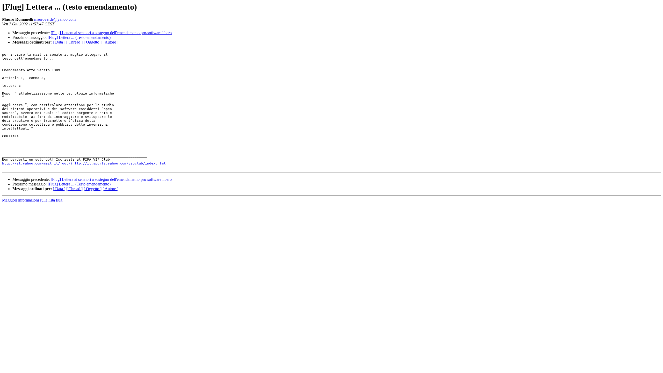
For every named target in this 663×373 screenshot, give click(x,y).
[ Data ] (59, 42)
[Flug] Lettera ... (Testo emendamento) (79, 37)
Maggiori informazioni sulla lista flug (32, 200)
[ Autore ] (110, 42)
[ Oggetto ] (93, 42)
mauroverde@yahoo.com (55, 19)
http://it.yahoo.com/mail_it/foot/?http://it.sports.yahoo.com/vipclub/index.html (84, 163)
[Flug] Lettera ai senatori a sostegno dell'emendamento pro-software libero (111, 33)
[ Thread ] (74, 42)
